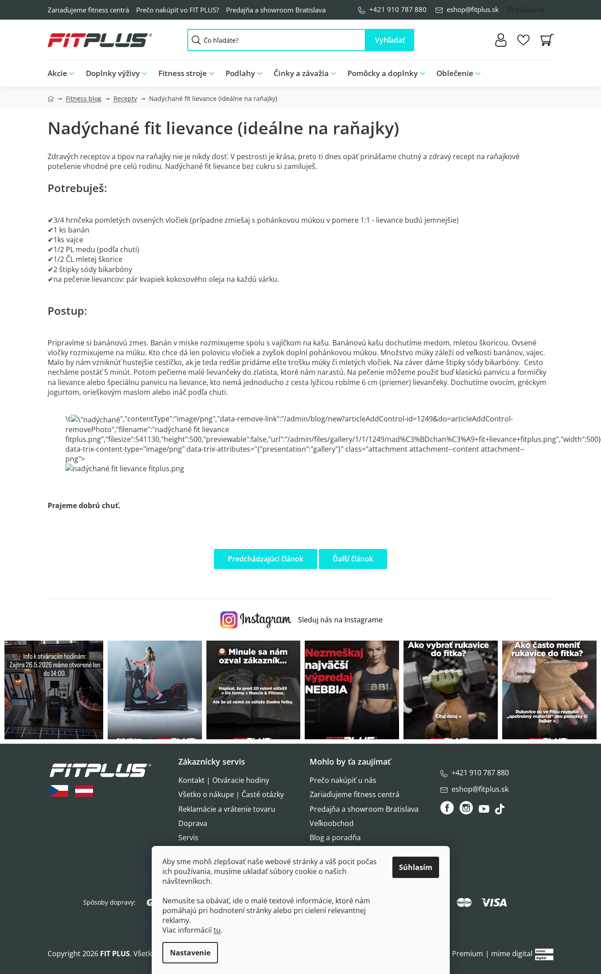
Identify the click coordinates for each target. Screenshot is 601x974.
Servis (188, 837)
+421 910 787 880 (398, 9)
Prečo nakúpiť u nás (343, 780)
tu (217, 930)
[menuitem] (64, 73)
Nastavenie (190, 953)
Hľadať (390, 40)
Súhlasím (415, 867)
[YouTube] (485, 811)
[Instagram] (466, 807)
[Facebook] (447, 807)
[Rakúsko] (84, 791)
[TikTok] (500, 811)
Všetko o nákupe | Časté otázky (231, 794)
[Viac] (540, 71)
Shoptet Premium (453, 953)
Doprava (192, 823)
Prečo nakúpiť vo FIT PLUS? (177, 9)
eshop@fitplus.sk (473, 9)
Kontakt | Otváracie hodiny (223, 780)
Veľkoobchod (332, 823)
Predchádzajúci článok (265, 559)
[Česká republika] (59, 791)
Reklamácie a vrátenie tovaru (226, 809)
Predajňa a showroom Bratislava (276, 9)
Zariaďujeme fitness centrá (88, 9)
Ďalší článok (353, 559)
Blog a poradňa (335, 837)
